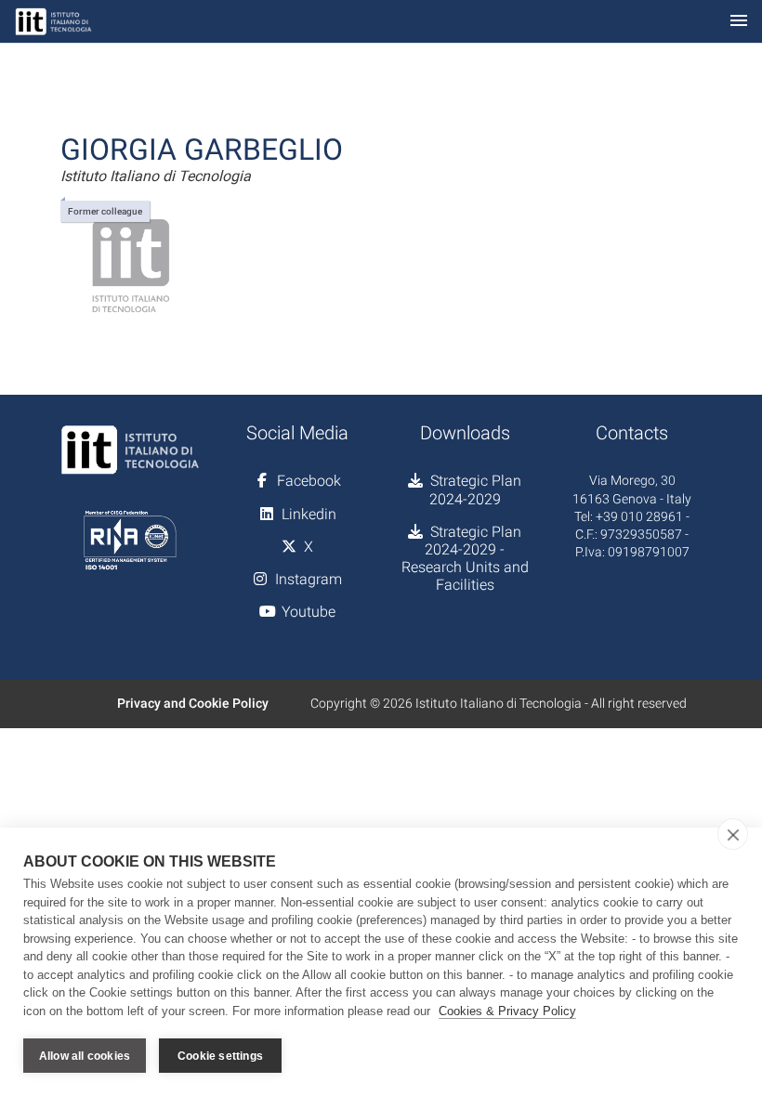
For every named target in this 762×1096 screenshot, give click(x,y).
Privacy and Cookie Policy (193, 703)
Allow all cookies (84, 1056)
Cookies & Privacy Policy (507, 1011)
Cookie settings (220, 1056)
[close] (732, 834)
